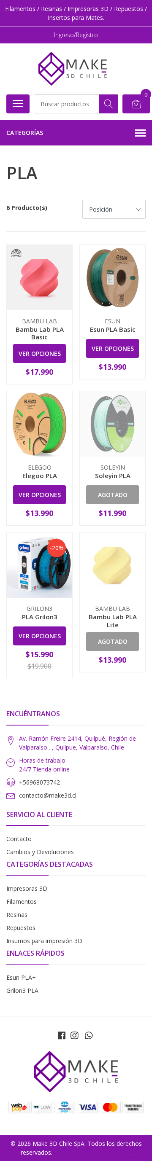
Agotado (113, 495)
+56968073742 (39, 782)
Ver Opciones (40, 353)
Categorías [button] (24, 133)
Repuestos (20, 928)
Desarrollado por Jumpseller (92, 1152)
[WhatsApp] (88, 1035)
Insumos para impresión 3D (44, 941)
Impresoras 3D (26, 888)
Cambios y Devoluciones (40, 852)
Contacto (19, 839)
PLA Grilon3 (39, 617)
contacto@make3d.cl (47, 795)
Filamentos (21, 902)
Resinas (16, 915)
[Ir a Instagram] (74, 1035)
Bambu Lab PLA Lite (113, 621)
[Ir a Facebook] (61, 1035)
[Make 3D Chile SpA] (72, 69)
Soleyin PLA (112, 475)
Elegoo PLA (39, 475)
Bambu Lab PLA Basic (40, 333)
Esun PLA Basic (113, 329)
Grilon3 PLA (22, 990)
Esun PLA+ (21, 977)
